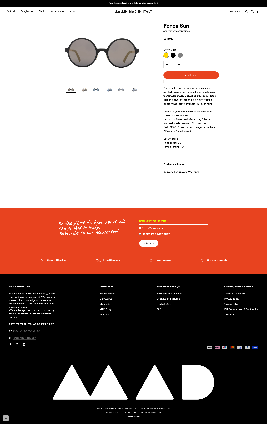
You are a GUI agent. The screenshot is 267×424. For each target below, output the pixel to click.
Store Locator (107, 294)
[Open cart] (258, 11)
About (73, 11)
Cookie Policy (231, 304)
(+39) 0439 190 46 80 (26, 331)
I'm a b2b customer (153, 228)
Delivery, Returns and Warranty (181, 172)
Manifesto (105, 304)
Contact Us (106, 299)
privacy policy (162, 234)
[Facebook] (10, 344)
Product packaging (174, 164)
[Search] (252, 11)
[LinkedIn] (24, 344)
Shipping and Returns (168, 299)
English (234, 11)
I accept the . (156, 234)
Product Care (163, 304)
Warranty (229, 315)
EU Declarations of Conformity (241, 309)
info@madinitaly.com (24, 338)
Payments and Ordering (169, 294)
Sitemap (104, 315)
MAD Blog (105, 309)
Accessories (57, 11)
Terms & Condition (234, 294)
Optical (11, 11)
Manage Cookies (133, 416)
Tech (42, 11)
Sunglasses (27, 11)
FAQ (158, 309)
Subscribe (148, 243)
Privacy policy (231, 299)
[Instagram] (17, 344)
